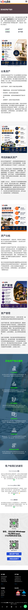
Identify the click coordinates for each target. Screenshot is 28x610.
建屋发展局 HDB (18, 579)
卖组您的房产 (3, 578)
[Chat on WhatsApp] (25, 606)
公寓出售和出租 (4, 581)
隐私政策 (2, 595)
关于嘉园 (2, 590)
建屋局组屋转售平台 (18, 581)
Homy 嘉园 (6, 602)
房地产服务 (3, 592)
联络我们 (2, 593)
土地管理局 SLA (18, 578)
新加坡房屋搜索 (4, 576)
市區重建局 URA (18, 576)
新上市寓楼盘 (3, 579)
